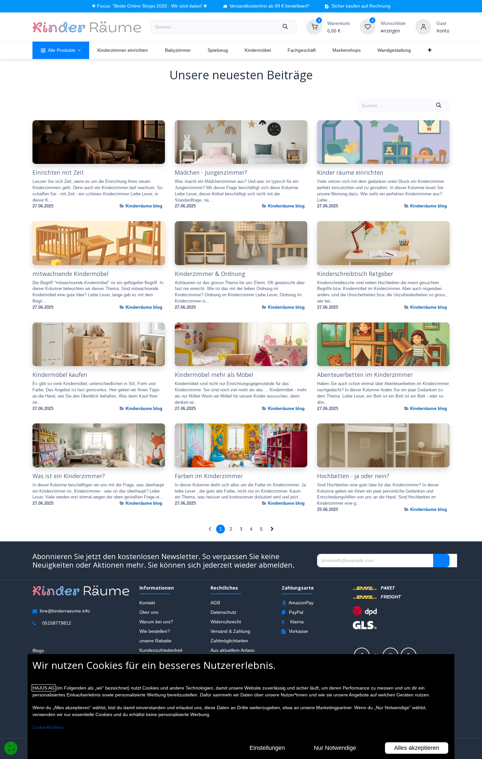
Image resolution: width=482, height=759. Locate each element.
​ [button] (441, 560)
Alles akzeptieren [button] (416, 748)
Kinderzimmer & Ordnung (210, 273)
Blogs (38, 650)
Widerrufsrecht (226, 621)
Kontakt (147, 602)
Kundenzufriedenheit (160, 650)
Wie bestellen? (154, 631)
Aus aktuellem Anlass (232, 650)
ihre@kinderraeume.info (65, 610)
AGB (215, 602)
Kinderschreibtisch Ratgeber (355, 273)
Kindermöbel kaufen (59, 374)
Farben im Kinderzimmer (209, 476)
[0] (314, 26)
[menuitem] (60, 50)
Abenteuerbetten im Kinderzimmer (365, 374)
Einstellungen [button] (267, 748)
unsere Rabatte (155, 640)
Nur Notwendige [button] (335, 748)
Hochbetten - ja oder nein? (353, 476)
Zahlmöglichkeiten (229, 640)
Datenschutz (223, 612)
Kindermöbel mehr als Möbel (214, 374)
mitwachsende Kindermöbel (70, 273)
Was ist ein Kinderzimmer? (68, 476)
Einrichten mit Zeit (58, 172)
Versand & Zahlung (230, 631)
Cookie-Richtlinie (48, 727)
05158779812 (56, 623)
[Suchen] (285, 26)
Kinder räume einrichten (350, 172)
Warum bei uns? (156, 621)
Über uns (148, 612)
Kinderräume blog (144, 206)
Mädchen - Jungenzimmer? (211, 172)
